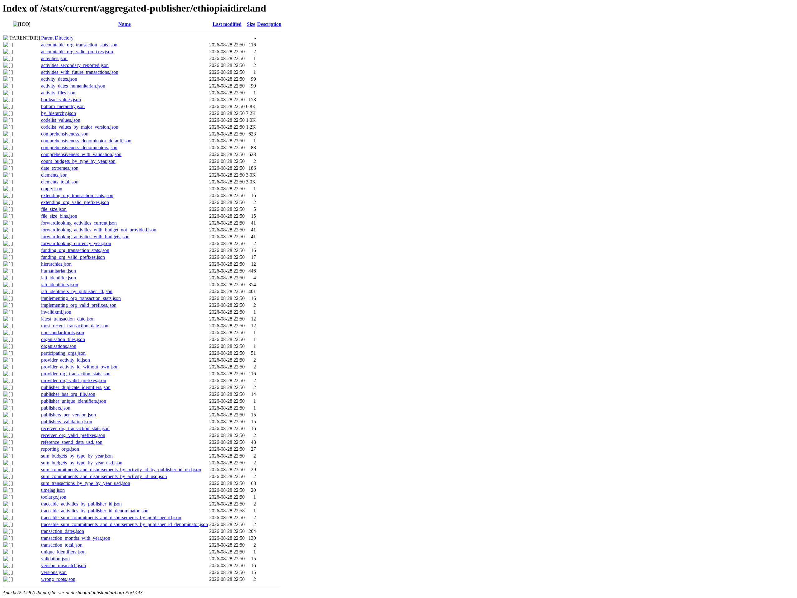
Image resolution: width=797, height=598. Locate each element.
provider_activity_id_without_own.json (80, 366)
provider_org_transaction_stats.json (76, 373)
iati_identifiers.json (59, 284)
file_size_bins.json (59, 216)
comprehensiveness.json (64, 133)
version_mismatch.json (63, 565)
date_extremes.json (59, 168)
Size (251, 24)
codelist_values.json (60, 120)
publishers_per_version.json (68, 414)
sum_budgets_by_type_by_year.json (77, 455)
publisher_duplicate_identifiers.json (76, 387)
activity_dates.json (59, 79)
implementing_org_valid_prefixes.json (78, 305)
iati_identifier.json (58, 277)
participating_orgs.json (63, 353)
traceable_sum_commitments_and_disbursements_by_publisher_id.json (111, 517)
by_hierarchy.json (58, 113)
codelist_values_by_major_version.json (79, 127)
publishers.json (55, 408)
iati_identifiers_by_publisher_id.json (76, 291)
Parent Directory (57, 37)
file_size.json (54, 209)
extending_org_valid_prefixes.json (75, 202)
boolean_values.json (61, 99)
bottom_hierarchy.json (63, 106)
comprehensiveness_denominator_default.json (86, 140)
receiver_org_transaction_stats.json (75, 428)
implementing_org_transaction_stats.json (81, 298)
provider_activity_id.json (65, 360)
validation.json (55, 558)
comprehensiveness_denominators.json (79, 147)
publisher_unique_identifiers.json (73, 401)
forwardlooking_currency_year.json (76, 243)
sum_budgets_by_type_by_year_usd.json (81, 462)
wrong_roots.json (58, 579)
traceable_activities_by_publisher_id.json (81, 503)
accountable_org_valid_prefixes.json (77, 51)
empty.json (51, 188)
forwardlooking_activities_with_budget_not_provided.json (98, 229)
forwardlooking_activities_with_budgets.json (85, 236)
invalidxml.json (56, 312)
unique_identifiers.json (63, 551)
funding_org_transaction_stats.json (75, 250)
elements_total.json (59, 181)
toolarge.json (53, 497)
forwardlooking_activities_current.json (79, 222)
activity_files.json (58, 92)
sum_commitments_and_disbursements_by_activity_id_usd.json (104, 476)
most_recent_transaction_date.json (74, 325)
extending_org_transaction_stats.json (77, 195)
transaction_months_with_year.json (75, 538)
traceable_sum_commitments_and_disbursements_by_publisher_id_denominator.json (124, 524)
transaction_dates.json (62, 531)
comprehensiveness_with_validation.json (81, 154)
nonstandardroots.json (62, 332)
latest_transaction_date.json (68, 318)
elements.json (54, 175)
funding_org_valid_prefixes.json (73, 257)
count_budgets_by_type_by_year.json (78, 161)
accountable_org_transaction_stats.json (79, 44)
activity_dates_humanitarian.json (73, 85)
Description (269, 24)
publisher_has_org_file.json (68, 394)
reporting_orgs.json (60, 449)
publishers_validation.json (66, 421)
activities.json (54, 58)
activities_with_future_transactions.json (79, 72)
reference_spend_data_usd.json (71, 442)
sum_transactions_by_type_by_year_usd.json (85, 483)
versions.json (54, 572)
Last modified (227, 24)
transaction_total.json (62, 545)
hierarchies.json (56, 264)
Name (124, 24)
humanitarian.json (58, 270)
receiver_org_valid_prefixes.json (73, 435)
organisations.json (58, 346)
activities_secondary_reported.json (75, 65)
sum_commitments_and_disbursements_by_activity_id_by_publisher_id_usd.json (121, 469)
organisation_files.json (63, 339)
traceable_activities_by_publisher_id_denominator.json (95, 510)
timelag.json (53, 490)
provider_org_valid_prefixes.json (73, 380)
